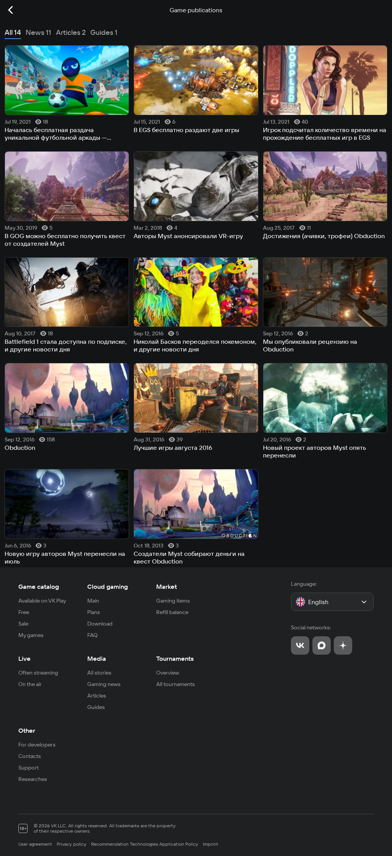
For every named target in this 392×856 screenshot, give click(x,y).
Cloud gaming (107, 586)
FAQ (92, 635)
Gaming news (104, 684)
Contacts (29, 756)
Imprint (210, 844)
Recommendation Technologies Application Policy (144, 844)
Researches (32, 779)
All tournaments (175, 684)
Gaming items (173, 600)
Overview (167, 672)
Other (26, 730)
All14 (13, 32)
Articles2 (71, 32)
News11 (38, 32)
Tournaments (175, 658)
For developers (37, 744)
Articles (96, 695)
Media (96, 658)
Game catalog (38, 586)
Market (166, 586)
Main (93, 600)
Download (100, 623)
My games (31, 635)
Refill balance (172, 612)
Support (28, 767)
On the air (30, 684)
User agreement (35, 844)
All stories (99, 672)
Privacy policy (72, 844)
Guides (96, 707)
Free (23, 612)
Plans (93, 612)
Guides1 (104, 32)
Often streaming (38, 672)
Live (24, 658)
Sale (23, 623)
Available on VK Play (42, 600)
